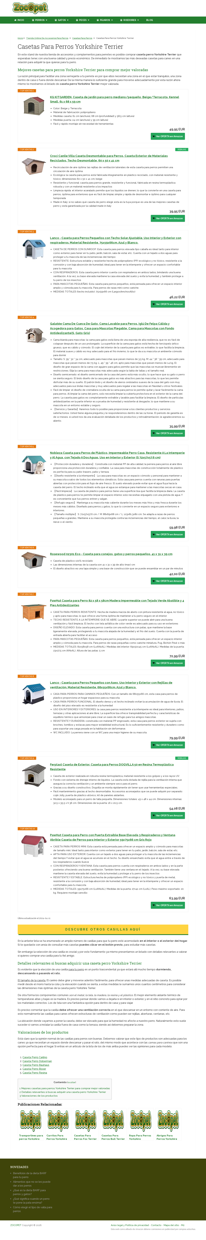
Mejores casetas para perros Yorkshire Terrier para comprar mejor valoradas (64, 1088)
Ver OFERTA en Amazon (169, 136)
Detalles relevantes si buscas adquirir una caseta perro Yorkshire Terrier (62, 1092)
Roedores (129, 20)
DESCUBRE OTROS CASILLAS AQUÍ (103, 929)
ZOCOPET (15, 1225)
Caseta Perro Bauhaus (36, 1065)
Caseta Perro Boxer (34, 1068)
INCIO (20, 20)
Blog (149, 20)
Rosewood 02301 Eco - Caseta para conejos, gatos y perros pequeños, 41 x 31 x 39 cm (111, 554)
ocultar (71, 1082)
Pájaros (104, 20)
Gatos (61, 20)
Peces (83, 20)
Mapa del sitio (171, 1225)
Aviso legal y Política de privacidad (130, 1225)
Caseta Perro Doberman (37, 1061)
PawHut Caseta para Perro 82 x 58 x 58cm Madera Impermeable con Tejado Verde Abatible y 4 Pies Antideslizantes (117, 603)
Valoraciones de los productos (38, 1095)
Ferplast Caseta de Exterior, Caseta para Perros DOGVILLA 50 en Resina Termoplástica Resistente (112, 767)
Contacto (156, 1225)
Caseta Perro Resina (35, 1072)
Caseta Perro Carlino (35, 1057)
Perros (40, 20)
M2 (182, 1225)
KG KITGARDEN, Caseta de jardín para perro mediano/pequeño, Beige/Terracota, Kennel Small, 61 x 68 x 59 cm (114, 99)
